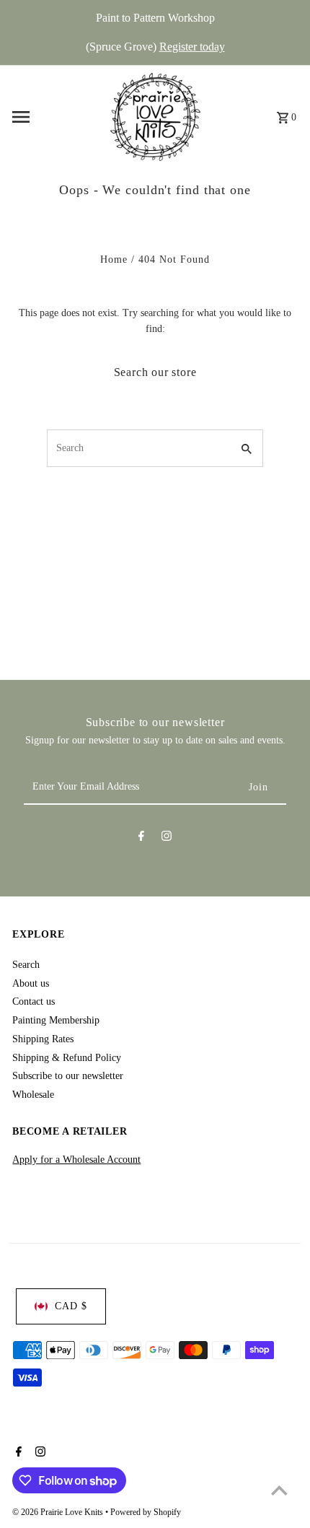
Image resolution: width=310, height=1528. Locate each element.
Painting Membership (55, 1020)
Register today (192, 46)
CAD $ (71, 1306)
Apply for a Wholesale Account (76, 1159)
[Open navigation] (57, 117)
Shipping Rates (43, 1039)
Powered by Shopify (145, 1512)
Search (26, 964)
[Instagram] (166, 839)
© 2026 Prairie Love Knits (58, 1512)
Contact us (33, 1001)
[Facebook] (141, 839)
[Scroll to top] (279, 1490)
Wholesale (33, 1094)
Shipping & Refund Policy (66, 1057)
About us (30, 983)
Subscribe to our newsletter (67, 1075)
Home (114, 259)
